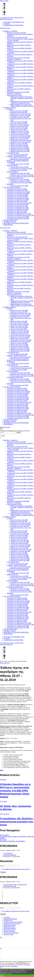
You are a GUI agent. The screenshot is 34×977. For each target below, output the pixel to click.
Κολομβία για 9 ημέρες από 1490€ (20, 173)
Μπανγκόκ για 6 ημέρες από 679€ (16, 32)
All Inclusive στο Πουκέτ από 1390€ (17, 210)
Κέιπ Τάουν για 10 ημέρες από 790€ (20, 157)
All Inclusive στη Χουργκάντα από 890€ (18, 193)
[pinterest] (4, 8)
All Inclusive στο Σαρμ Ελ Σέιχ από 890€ (18, 192)
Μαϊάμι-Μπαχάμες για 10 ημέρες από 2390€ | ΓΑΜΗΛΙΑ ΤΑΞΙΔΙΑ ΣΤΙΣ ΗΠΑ (22, 105)
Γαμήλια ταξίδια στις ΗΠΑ (14, 95)
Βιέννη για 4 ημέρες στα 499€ (18, 123)
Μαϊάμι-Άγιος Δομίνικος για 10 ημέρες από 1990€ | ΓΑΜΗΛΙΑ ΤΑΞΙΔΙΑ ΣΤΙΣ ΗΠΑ (21, 98)
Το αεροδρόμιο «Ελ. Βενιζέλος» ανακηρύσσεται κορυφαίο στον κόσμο (16, 821)
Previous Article (4, 835)
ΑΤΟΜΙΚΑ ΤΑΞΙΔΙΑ (9, 107)
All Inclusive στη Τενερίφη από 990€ (17, 196)
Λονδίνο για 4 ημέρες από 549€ (19, 134)
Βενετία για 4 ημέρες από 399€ (19, 110)
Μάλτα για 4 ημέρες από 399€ (18, 112)
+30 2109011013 (8, 853)
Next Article (3, 839)
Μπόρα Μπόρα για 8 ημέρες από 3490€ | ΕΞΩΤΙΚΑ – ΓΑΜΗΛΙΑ (18, 92)
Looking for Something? (7, 431)
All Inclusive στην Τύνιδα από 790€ (17, 189)
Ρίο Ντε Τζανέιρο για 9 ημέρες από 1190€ (22, 176)
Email (1, 866)
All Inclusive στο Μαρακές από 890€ (17, 190)
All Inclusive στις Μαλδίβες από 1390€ (18, 209)
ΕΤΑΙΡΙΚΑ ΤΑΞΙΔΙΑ (9, 221)
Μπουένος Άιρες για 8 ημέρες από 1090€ (21, 174)
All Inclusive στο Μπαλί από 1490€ (17, 212)
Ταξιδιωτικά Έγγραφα (9, 925)
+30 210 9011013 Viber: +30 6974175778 (11, 17)
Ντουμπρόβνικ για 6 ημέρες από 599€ (21, 140)
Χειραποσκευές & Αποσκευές (11, 923)
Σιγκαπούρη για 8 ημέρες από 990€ (20, 181)
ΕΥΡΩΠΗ (10, 109)
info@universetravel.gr (6, 19)
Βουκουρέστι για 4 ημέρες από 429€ (20, 115)
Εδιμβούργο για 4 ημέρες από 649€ (20, 142)
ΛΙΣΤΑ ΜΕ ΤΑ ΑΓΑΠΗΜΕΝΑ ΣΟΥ (13, 22)
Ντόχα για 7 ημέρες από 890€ (18, 170)
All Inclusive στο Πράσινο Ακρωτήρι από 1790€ (20, 215)
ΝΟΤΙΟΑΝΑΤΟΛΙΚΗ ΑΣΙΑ (15, 178)
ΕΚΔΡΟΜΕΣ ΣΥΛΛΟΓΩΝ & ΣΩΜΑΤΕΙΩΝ (16, 223)
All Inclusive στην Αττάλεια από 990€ (17, 195)
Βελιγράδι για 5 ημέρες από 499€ (19, 125)
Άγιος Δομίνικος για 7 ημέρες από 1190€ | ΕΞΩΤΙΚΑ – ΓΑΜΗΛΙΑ (18, 58)
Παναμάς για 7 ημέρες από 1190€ (19, 164)
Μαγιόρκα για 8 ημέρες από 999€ (19, 148)
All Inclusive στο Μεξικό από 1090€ (17, 201)
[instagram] (4, 6)
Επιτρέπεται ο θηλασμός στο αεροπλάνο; (12, 841)
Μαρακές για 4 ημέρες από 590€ (19, 159)
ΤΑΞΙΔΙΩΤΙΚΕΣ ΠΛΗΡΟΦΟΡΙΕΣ (13, 25)
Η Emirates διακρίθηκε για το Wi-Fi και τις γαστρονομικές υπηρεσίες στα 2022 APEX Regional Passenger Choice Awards (15, 790)
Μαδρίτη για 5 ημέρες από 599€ (19, 139)
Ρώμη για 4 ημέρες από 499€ (18, 129)
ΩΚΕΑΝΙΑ (10, 184)
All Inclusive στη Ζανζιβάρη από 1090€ (18, 198)
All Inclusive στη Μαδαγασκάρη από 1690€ (19, 214)
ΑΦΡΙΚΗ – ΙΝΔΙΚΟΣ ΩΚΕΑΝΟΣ (17, 156)
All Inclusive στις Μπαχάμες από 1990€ (18, 218)
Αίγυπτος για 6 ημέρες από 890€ (19, 167)
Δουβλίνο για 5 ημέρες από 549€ (19, 131)
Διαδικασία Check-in (9, 926)
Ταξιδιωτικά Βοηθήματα (10, 919)
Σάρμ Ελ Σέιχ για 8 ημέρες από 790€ (17, 37)
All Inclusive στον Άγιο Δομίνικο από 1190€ (19, 203)
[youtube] (4, 12)
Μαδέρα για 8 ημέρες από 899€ (19, 145)
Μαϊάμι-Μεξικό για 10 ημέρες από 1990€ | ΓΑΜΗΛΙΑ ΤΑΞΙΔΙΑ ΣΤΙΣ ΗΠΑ (21, 102)
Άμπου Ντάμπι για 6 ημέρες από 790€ (21, 168)
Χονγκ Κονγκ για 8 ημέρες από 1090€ (21, 182)
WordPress (15, 966)
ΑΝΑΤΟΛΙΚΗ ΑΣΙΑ (13, 153)
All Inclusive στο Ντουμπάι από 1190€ (17, 204)
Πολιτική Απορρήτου (9, 931)
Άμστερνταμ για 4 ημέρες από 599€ (20, 135)
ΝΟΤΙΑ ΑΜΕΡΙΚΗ (12, 171)
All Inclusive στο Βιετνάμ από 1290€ (17, 206)
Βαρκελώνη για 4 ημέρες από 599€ (20, 137)
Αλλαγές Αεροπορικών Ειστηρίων (13, 922)
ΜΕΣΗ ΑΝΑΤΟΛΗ (12, 165)
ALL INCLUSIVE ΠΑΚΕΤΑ (11, 187)
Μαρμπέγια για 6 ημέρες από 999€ (20, 150)
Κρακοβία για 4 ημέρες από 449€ (19, 117)
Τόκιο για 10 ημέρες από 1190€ (19, 154)
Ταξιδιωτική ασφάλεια (9, 928)
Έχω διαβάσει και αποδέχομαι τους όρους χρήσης (16, 869)
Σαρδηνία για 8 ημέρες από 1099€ (19, 151)
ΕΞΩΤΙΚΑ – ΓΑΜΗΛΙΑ (10, 31)
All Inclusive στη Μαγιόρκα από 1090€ (18, 199)
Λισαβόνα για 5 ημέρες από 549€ (19, 132)
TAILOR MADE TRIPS (10, 220)
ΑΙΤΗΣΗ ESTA (8, 920)
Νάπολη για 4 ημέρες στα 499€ (19, 128)
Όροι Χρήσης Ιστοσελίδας (10, 933)
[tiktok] (4, 14)
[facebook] (4, 4)
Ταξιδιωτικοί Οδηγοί (9, 930)
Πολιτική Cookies (8, 934)
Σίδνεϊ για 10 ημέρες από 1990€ (19, 185)
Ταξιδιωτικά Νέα (4, 663)
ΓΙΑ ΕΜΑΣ (6, 23)
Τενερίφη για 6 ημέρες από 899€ (19, 146)
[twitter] (4, 10)
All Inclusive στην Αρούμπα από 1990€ (18, 217)
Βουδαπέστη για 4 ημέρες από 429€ (20, 114)
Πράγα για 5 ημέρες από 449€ (18, 121)
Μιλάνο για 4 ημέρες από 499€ (19, 126)
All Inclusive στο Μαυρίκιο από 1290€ (17, 207)
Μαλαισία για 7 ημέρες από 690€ (19, 179)
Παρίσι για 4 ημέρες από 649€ (18, 143)
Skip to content (4, 0)
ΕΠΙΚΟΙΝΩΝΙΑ (8, 224)
